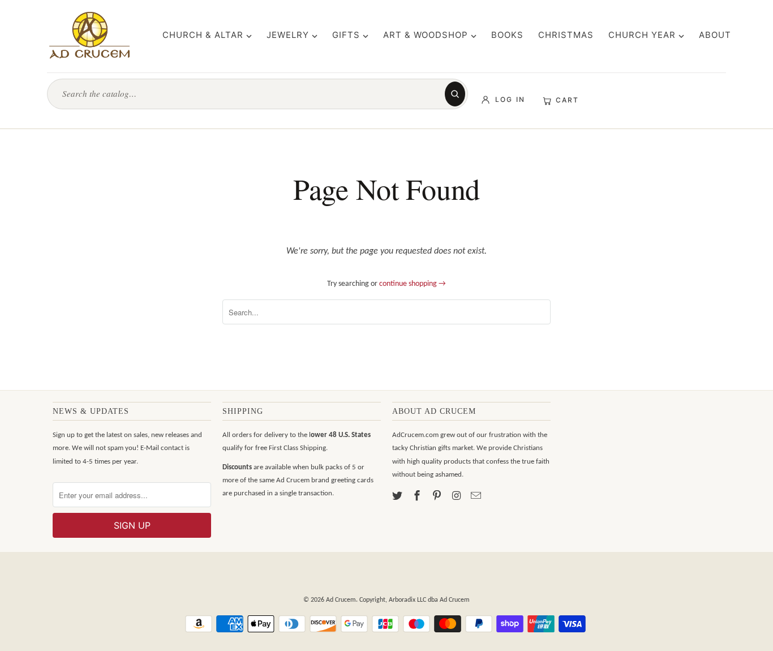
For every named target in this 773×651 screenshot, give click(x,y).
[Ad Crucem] (89, 35)
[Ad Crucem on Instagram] (457, 496)
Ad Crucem (341, 600)
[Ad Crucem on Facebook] (418, 496)
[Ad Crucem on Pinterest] (438, 496)
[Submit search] (455, 94)
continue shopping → (412, 284)
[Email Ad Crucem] (477, 496)
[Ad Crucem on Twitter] (398, 496)
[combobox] (251, 93)
